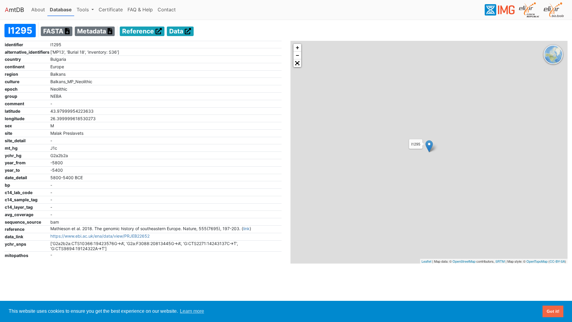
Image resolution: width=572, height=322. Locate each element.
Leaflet (426, 261)
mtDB (14, 9)
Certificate (111, 10)
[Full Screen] (297, 63)
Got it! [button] (553, 311)
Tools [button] (83, 10)
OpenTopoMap (537, 261)
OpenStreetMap (464, 261)
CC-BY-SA (557, 261)
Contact (168, 9)
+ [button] (297, 47)
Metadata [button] (92, 31)
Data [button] (177, 31)
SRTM (500, 261)
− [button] (297, 55)
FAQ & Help (141, 9)
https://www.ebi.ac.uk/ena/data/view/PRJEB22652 (100, 236)
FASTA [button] (54, 31)
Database (62, 9)
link (246, 228)
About (39, 9)
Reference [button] (139, 31)
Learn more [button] (192, 311)
